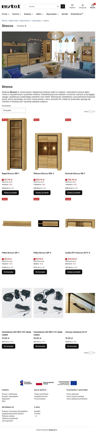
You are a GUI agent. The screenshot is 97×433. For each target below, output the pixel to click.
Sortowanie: (6, 106)
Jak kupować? (7, 421)
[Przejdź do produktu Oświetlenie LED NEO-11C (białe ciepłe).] (48, 303)
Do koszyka (8, 272)
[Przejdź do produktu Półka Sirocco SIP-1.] (17, 223)
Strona (86, 111)
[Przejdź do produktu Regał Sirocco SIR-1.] (17, 144)
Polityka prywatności (10, 418)
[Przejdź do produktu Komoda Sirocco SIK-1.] (80, 144)
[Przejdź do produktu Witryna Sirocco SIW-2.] (48, 144)
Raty (3, 401)
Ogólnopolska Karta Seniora (12, 414)
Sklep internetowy (45, 430)
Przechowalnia (39, 399)
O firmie (37, 414)
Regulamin (6, 399)
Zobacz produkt (10, 193)
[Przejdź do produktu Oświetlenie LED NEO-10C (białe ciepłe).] (17, 303)
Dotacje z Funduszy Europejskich (15, 411)
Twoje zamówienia (41, 394)
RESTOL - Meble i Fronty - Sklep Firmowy (16, 21)
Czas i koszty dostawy (75, 396)
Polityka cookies (8, 416)
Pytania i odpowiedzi (10, 396)
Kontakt (37, 411)
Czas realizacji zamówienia (77, 399)
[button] (63, 6)
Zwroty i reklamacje (9, 394)
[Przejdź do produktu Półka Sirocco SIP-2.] (48, 223)
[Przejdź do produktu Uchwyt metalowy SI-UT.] (80, 303)
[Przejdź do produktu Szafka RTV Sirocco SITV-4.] (80, 223)
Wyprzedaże (36, 21)
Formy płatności (73, 394)
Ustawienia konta (40, 396)
